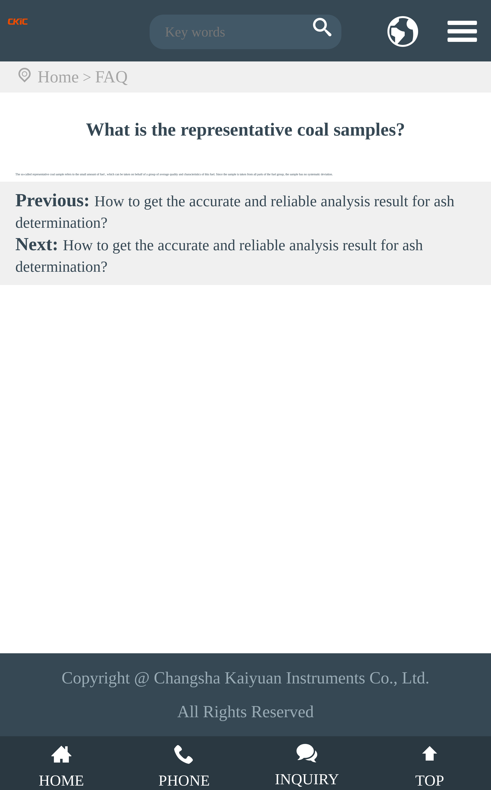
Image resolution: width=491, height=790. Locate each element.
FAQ (111, 76)
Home (58, 76)
